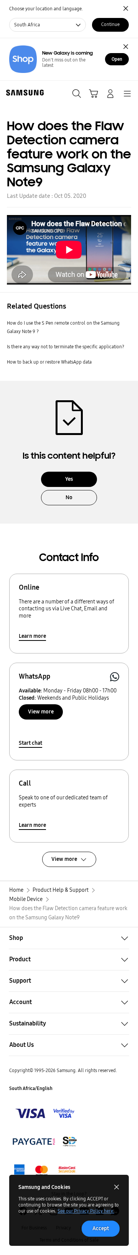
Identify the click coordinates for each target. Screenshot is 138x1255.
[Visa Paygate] (45, 1170)
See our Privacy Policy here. (86, 1211)
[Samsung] (23, 92)
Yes (69, 479)
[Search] (76, 93)
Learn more (32, 636)
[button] (69, 938)
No (69, 497)
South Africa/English (31, 1088)
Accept (100, 1228)
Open (117, 59)
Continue (110, 24)
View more (41, 711)
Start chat (30, 743)
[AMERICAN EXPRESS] (45, 1141)
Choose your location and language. (46, 8)
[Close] (126, 46)
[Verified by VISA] (45, 1113)
